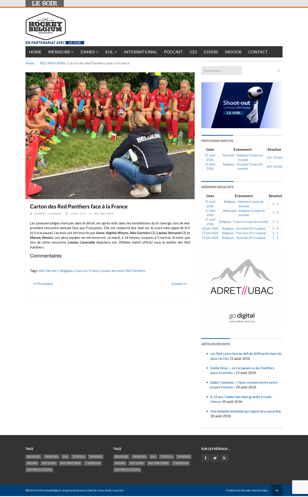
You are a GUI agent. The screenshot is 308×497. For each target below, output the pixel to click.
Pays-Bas (96, 456)
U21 (193, 51)
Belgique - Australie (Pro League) (243, 228)
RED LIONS (48, 463)
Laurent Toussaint (48, 213)
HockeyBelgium (51, 490)
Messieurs (59, 51)
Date (210, 149)
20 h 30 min (274, 157)
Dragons (51, 456)
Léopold (79, 456)
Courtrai (80, 271)
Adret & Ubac (260, 490)
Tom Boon (92, 463)
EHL (109, 51)
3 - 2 (275, 221)
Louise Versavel (112, 271)
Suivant (177, 284)
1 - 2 (275, 237)
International (140, 51)
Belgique (66, 271)
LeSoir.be (91, 490)
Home (35, 51)
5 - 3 (275, 204)
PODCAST (173, 51)
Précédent (45, 284)
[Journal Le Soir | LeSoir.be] (44, 3)
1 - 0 (275, 212)
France (94, 271)
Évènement (243, 149)
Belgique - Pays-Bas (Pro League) (244, 233)
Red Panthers (135, 271)
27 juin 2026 (210, 233)
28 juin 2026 (210, 228)
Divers (211, 51)
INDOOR (233, 51)
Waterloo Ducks (39, 469)
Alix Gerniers (48, 271)
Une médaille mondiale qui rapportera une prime (245, 411)
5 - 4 (275, 228)
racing (32, 463)
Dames (87, 51)
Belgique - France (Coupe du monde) (244, 221)
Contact (258, 51)
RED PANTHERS (52, 63)
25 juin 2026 (210, 237)
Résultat (274, 149)
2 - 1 (275, 233)
